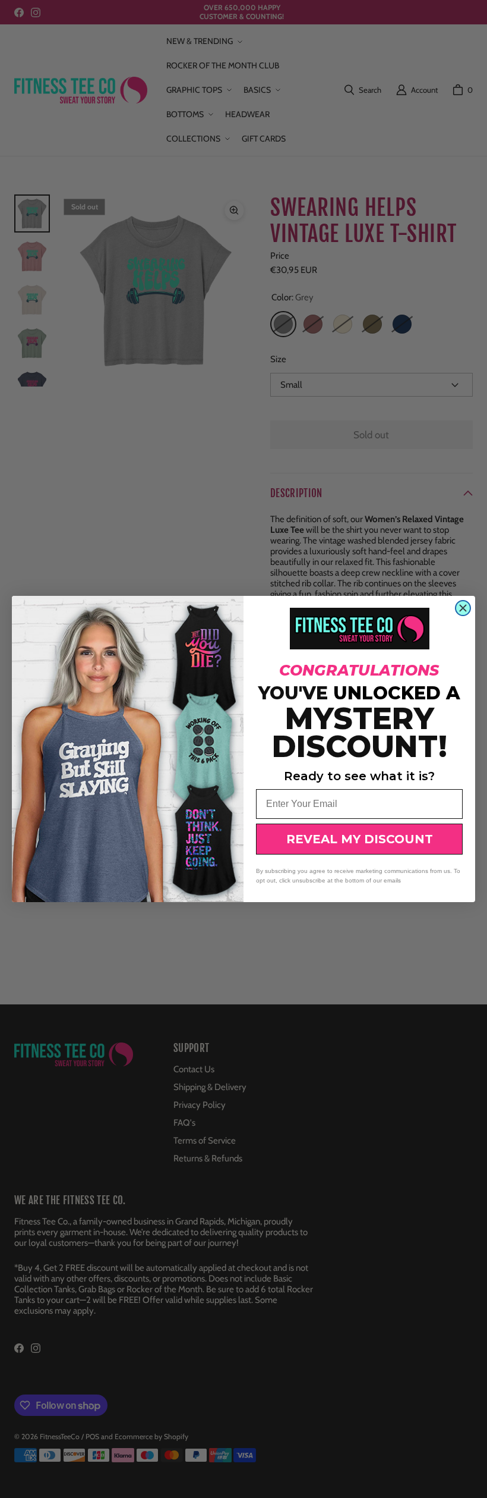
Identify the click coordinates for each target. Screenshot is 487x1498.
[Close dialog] (463, 608)
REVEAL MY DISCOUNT (359, 839)
